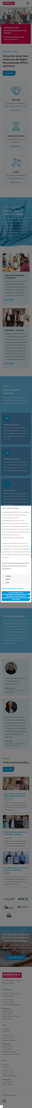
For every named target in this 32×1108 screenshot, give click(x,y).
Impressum (20, 588)
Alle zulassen (16, 599)
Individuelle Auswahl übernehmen (16, 596)
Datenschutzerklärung (9, 588)
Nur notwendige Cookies (16, 592)
